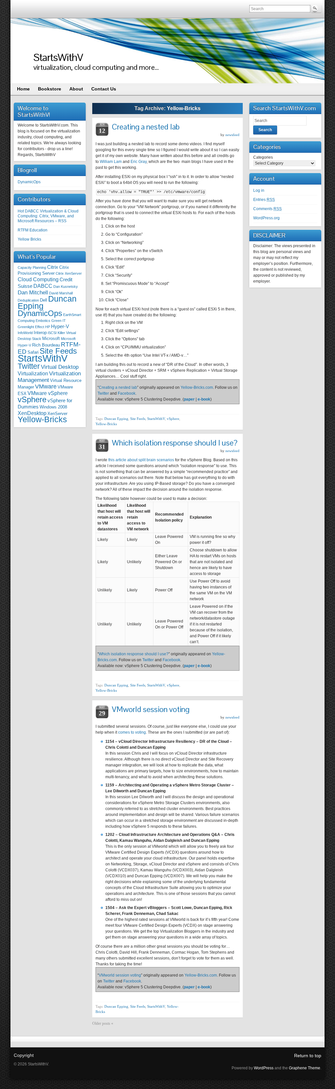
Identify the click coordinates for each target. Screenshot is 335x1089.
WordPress (263, 1068)
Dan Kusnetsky (65, 286)
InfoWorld (25, 333)
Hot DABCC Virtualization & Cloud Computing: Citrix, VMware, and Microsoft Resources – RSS (48, 216)
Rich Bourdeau (46, 345)
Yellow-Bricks (42, 419)
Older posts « (102, 1023)
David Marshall (61, 293)
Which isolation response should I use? (175, 443)
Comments (267, 209)
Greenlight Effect (31, 327)
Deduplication (28, 300)
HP (47, 327)
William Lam (111, 161)
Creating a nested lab (146, 127)
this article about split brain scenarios (141, 460)
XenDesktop (32, 413)
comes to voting (132, 732)
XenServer (57, 413)
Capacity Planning (32, 267)
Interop (40, 332)
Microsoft (51, 338)
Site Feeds (58, 350)
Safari (33, 352)
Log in (258, 190)
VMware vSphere (47, 393)
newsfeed (232, 135)
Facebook (126, 393)
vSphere (32, 399)
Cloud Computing (38, 279)
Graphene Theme (304, 1068)
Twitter (29, 366)
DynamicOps (29, 182)
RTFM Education (32, 230)
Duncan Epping (116, 419)
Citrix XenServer (69, 273)
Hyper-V (60, 326)
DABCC (42, 286)
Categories (263, 157)
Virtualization (33, 373)
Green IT (58, 321)
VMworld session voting (150, 709)
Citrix (52, 267)
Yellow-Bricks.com (197, 387)
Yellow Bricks (29, 239)
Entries (264, 199)
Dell (43, 300)
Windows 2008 (53, 407)
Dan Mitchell (33, 292)
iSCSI (52, 333)
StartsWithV (58, 57)
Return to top (307, 1055)
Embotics (43, 321)
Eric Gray (139, 161)
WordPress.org (266, 218)
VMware (46, 386)
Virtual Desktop (60, 367)
